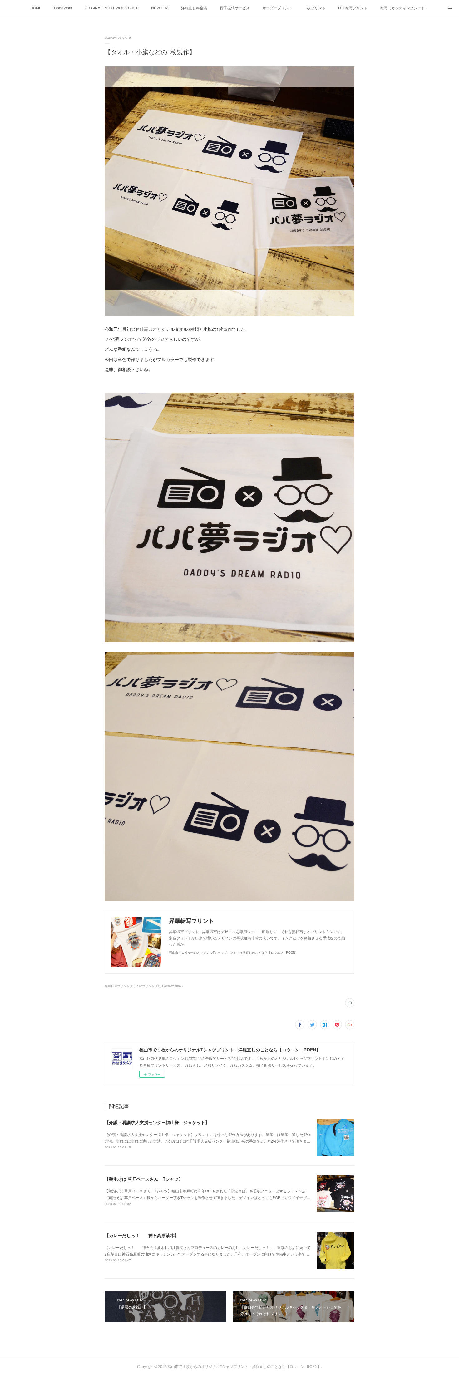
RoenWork (63, 7)
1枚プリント (315, 7)
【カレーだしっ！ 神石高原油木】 (142, 1235)
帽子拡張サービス (235, 7)
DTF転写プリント (353, 7)
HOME (36, 7)
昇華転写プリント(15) (120, 986)
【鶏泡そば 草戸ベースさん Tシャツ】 (144, 1179)
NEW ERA (160, 7)
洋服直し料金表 (194, 7)
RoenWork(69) (172, 986)
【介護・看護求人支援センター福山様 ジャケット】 (157, 1122)
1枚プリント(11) (148, 986)
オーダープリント (277, 7)
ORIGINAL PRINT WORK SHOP (112, 7)
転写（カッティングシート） (404, 7)
